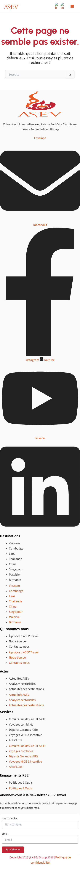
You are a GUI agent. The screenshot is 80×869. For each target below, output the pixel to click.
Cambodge (16, 548)
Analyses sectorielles (22, 684)
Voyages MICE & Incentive (25, 735)
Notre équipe (17, 641)
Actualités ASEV (19, 678)
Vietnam (14, 543)
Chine (12, 564)
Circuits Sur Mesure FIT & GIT (27, 719)
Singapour (16, 569)
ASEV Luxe (15, 740)
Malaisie (14, 574)
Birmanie (15, 580)
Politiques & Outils (21, 782)
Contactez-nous (19, 646)
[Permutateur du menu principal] (72, 6)
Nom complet (9, 818)
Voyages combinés (21, 724)
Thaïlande (15, 559)
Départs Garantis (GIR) (23, 730)
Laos (12, 554)
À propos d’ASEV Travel (23, 636)
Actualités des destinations (26, 689)
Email (5, 834)
